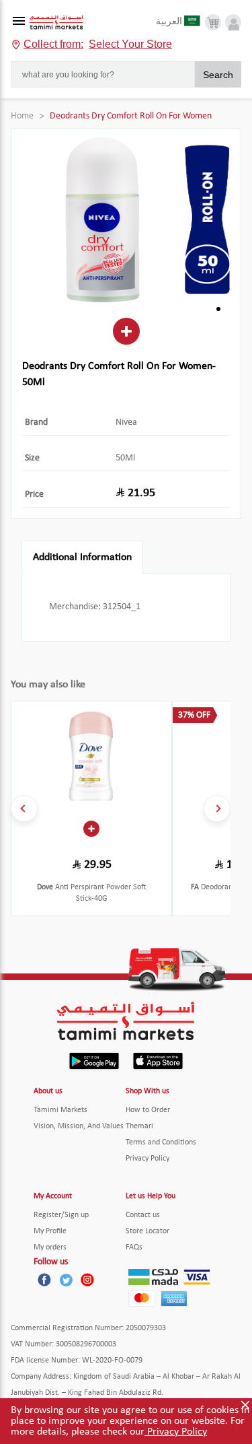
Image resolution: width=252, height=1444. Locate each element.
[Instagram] (87, 1280)
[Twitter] (66, 1280)
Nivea (126, 422)
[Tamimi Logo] (56, 22)
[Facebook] (44, 1280)
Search (218, 74)
